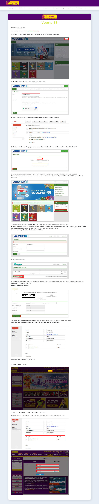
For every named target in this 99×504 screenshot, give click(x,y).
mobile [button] (36, 8)
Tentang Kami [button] (12, 8)
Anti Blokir (87, 8)
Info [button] (30, 8)
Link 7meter (22, 8)
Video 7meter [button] (45, 8)
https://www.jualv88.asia (33, 31)
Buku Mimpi (70, 8)
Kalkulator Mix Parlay (58, 8)
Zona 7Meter (79, 8)
